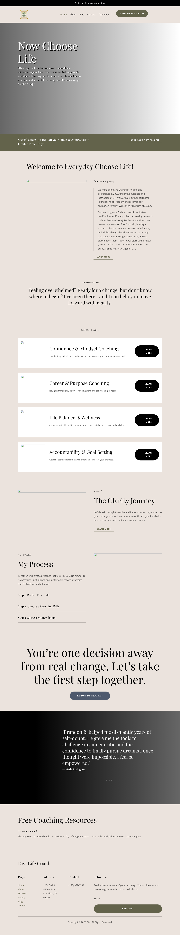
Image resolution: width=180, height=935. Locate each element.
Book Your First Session (144, 140)
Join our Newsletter (132, 13)
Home (63, 14)
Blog (81, 14)
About (73, 14)
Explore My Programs (90, 695)
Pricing (21, 897)
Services (22, 893)
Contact (91, 14)
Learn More (103, 256)
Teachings (104, 14)
